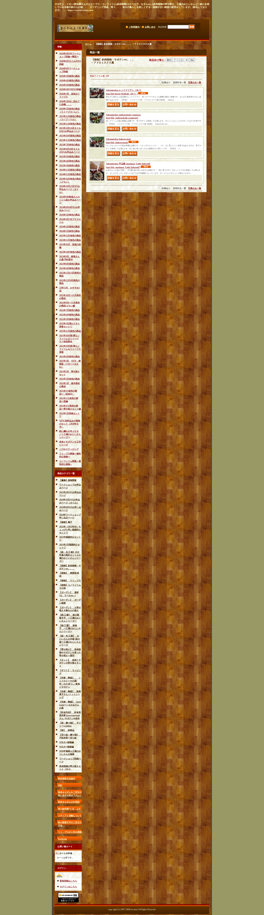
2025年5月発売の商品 (69, 156)
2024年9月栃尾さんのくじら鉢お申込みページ (70, 200)
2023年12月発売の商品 (70, 235)
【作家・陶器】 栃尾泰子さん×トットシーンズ (70, 694)
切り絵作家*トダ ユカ (69, 809)
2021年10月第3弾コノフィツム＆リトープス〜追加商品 (69, 338)
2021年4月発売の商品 (69, 356)
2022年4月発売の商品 (69, 314)
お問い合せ (150, 27)
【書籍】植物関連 (68, 480)
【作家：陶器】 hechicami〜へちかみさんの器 (70, 705)
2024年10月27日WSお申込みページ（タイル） (69, 189)
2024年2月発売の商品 (69, 226)
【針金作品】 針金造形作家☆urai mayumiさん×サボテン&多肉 (70, 715)
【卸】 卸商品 (66, 730)
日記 (60, 785)
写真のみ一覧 (194, 82)
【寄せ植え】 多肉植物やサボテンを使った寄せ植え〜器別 (70, 652)
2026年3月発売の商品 (69, 85)
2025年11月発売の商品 (70, 124)
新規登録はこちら (68, 881)
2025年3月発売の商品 (69, 165)
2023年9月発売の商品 (69, 264)
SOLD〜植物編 (66, 742)
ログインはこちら (68, 886)
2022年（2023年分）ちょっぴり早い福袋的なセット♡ (70, 529)
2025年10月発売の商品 (70, 135)
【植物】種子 (65, 522)
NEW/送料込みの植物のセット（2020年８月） (69, 423)
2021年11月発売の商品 (71, 331)
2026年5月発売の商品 (69, 76)
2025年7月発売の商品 (69, 144)
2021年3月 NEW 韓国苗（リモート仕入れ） (70, 364)
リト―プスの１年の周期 (70, 832)
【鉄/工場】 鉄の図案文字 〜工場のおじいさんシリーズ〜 (70, 618)
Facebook (62, 839)
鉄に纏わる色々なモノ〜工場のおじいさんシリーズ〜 (70, 434)
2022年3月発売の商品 (69, 319)
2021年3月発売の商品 (69, 379)
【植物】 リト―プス (70, 580)
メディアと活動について (70, 815)
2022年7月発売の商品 (69, 310)
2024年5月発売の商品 (69, 215)
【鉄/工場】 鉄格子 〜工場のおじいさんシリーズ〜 (70, 628)
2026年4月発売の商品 (69, 80)
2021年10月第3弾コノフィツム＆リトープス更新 (70, 349)
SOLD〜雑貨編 (66, 747)
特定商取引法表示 (66, 778)
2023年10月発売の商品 (70, 252)
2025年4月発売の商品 (69, 161)
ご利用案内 (134, 27)
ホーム (88, 44)
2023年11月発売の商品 (70, 240)
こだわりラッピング (69, 449)
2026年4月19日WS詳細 (70, 89)
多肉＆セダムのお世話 (69, 802)
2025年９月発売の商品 (70, 140)
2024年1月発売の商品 (69, 231)
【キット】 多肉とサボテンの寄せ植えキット (70, 663)
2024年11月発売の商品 (70, 174)
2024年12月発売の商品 (70, 170)
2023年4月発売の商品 (69, 268)
